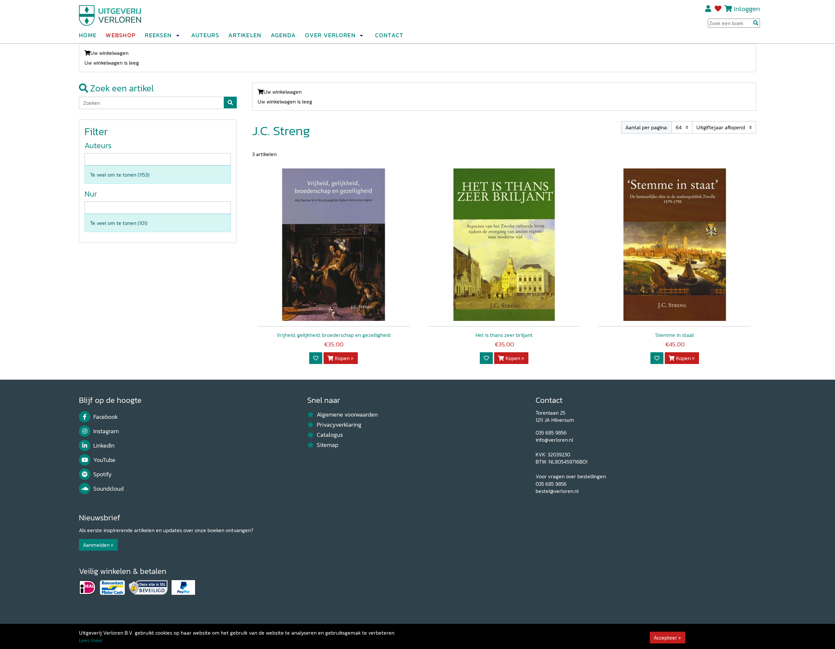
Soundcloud (108, 488)
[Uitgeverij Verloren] (110, 15)
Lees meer (91, 640)
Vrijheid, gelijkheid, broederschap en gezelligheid (333, 335)
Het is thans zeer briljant (504, 335)
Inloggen (747, 9)
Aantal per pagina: (646, 127)
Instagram (106, 431)
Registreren (708, 8)
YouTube (104, 460)
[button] (177, 35)
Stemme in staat (674, 335)
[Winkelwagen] (728, 9)
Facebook (105, 417)
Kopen (342, 358)
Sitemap (327, 445)
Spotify (102, 474)
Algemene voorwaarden (347, 414)
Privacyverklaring (339, 424)
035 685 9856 (551, 432)
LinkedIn (103, 445)
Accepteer (665, 637)
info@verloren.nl (554, 440)
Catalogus (330, 435)
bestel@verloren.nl (557, 491)
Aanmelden (96, 545)
